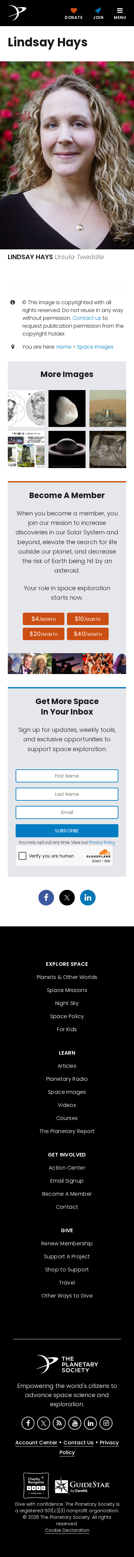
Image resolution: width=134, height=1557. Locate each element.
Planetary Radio (67, 1079)
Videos (67, 1105)
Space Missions (67, 990)
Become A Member (67, 1194)
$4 (44, 619)
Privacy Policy (102, 842)
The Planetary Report (67, 1131)
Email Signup (67, 1181)
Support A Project (67, 1256)
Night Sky (67, 1003)
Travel (67, 1282)
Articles (67, 1066)
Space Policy (67, 1016)
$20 (43, 634)
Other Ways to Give (67, 1295)
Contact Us (78, 1442)
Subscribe (67, 830)
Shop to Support (67, 1269)
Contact (67, 1207)
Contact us (87, 318)
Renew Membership (67, 1243)
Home (64, 347)
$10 (87, 619)
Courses (67, 1118)
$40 (88, 634)
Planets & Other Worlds (67, 977)
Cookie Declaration (67, 1530)
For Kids (67, 1029)
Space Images (95, 347)
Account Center (36, 1442)
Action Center (67, 1168)
